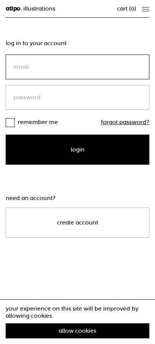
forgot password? (125, 122)
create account (77, 222)
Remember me (38, 122)
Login (78, 149)
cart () (126, 8)
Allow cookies (77, 330)
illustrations (30, 9)
